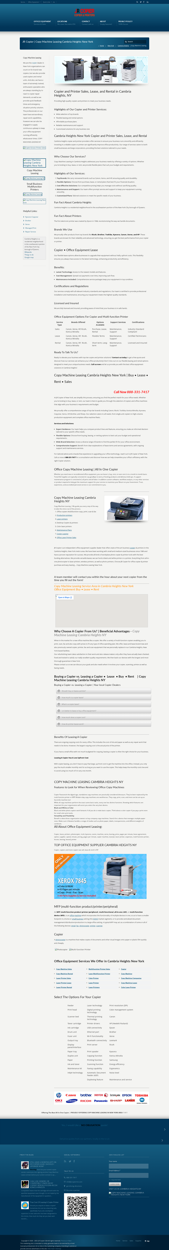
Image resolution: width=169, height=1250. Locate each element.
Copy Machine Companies (131, 978)
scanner (99, 926)
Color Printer (94, 978)
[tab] (103, 691)
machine (77, 915)
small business (77, 919)
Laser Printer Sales (63, 978)
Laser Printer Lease (63, 983)
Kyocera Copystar (31, 217)
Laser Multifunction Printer (99, 974)
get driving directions (74, 1186)
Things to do (29, 255)
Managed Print (30, 228)
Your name (113, 1161)
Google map (29, 257)
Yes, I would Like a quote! (85, 1125)
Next (69, 1241)
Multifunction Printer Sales (99, 969)
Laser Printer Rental (64, 987)
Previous (64, 1241)
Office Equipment (33, 2)
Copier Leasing (62, 534)
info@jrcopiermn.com (74, 1182)
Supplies (138, 1241)
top (148, 1241)
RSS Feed (51, 1249)
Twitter (70, 1161)
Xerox (27, 224)
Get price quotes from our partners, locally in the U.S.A (84, 1138)
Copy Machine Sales (64, 969)
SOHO (95, 919)
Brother (28, 220)
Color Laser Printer (128, 987)
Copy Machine (126, 974)
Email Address (115, 1170)
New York (111, 46)
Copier (123, 969)
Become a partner (73, 1190)
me (54, 2)
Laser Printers (94, 987)
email (73, 926)
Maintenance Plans (64, 530)
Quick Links (46, 2)
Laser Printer (94, 983)
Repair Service (30, 232)
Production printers (64, 515)
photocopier (84, 926)
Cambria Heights (123, 46)
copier (132, 548)
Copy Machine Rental (64, 974)
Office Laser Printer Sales (66, 537)
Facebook (143, 2)
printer (92, 926)
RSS (65, 1161)
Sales (131, 1241)
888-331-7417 (71, 1177)
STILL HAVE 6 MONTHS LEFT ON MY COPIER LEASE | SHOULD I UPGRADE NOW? (43, 1164)
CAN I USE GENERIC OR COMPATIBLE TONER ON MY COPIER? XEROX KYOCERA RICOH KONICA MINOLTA (43, 1184)
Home (102, 46)
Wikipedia (28, 252)
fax (77, 926)
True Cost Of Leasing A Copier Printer (44, 1202)
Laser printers (62, 519)
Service (23, 2)
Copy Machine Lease (129, 983)
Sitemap (58, 1249)
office (72, 915)
